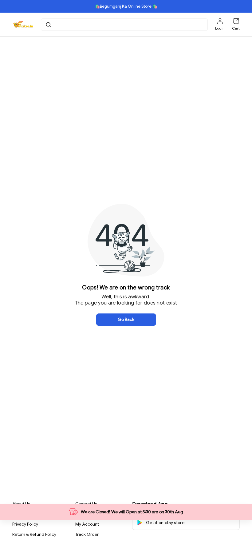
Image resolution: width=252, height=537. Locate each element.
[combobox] (125, 24)
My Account (87, 524)
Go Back (126, 319)
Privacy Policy (25, 524)
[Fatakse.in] (22, 25)
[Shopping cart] (236, 21)
